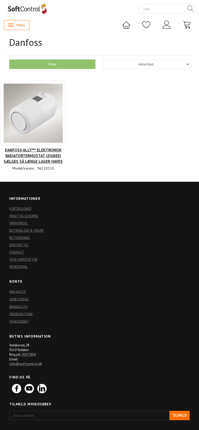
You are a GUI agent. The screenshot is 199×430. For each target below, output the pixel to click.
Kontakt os (19, 245)
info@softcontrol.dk (25, 364)
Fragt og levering (23, 216)
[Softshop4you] (27, 8)
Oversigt (16, 252)
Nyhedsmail (18, 267)
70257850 (28, 354)
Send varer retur (23, 259)
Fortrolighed (20, 209)
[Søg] (191, 9)
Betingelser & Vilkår (26, 230)
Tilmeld (179, 415)
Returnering (19, 238)
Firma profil (18, 223)
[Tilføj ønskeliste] (33, 159)
